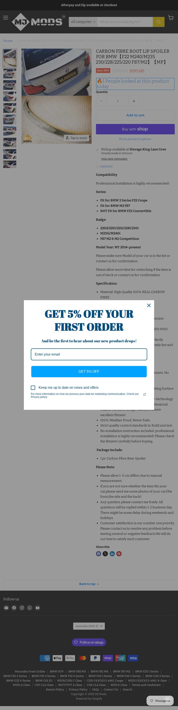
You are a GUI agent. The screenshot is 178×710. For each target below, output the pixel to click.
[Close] (149, 305)
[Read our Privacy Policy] (144, 394)
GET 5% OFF (89, 371)
